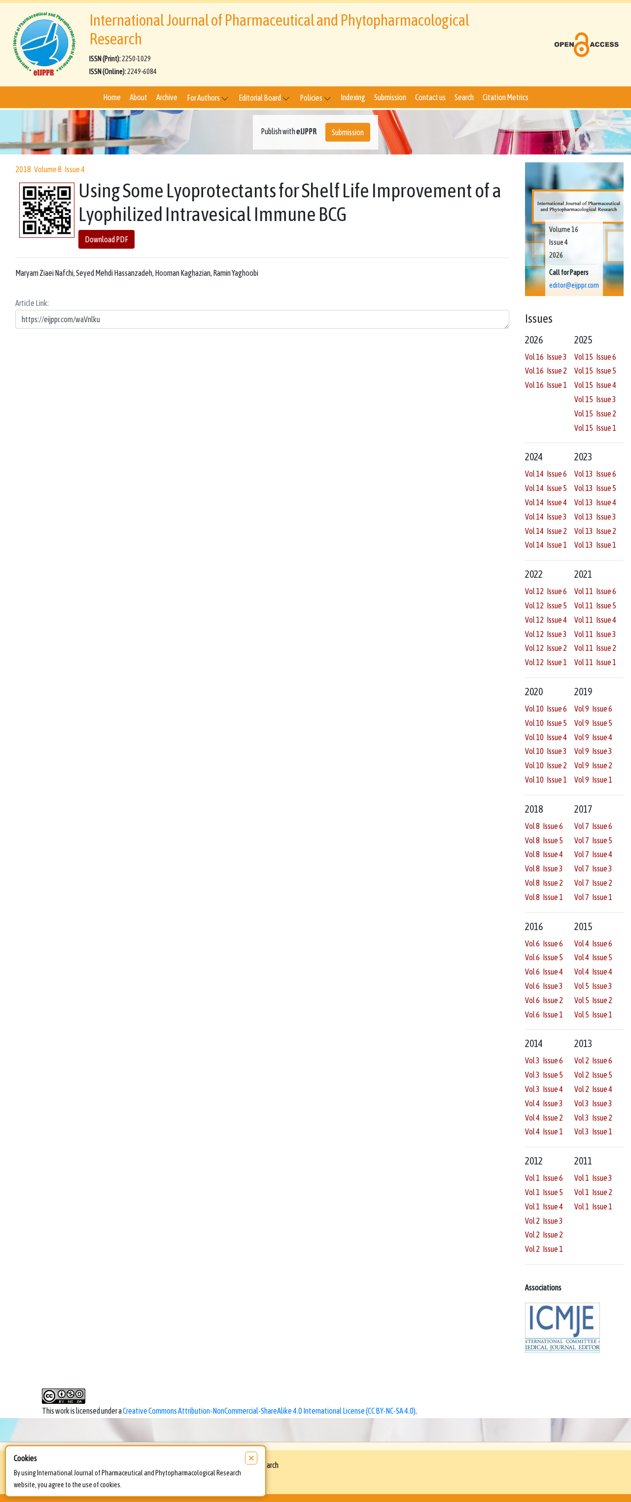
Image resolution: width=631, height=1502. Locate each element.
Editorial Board (260, 97)
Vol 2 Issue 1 (544, 1248)
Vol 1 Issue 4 (544, 1206)
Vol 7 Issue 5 (593, 840)
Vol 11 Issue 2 (595, 647)
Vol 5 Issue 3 (593, 985)
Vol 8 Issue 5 (544, 840)
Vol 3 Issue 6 (544, 1060)
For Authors (204, 97)
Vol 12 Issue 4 (546, 619)
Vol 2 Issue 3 (544, 1220)
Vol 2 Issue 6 (593, 1060)
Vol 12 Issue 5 (546, 605)
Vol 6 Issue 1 (544, 1014)
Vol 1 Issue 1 (593, 1206)
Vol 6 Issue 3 (544, 985)
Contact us (430, 97)
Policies (311, 97)
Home (112, 97)
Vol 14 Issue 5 (546, 488)
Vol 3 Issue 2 (593, 1117)
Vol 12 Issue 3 (546, 634)
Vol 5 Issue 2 (593, 1000)
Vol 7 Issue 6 (593, 826)
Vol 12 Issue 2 (546, 647)
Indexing (353, 97)
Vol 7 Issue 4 (593, 854)
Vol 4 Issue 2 (544, 1117)
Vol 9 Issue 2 (593, 765)
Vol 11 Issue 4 (595, 619)
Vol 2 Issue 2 (544, 1234)
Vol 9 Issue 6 (593, 708)
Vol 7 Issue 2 (593, 882)
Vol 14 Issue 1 (546, 544)
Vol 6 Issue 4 (544, 971)
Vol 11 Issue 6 (595, 591)
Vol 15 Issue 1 (595, 427)
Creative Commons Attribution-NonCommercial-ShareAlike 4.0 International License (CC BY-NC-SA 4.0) (269, 1410)
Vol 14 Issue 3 (546, 516)
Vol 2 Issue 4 (593, 1089)
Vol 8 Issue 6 (544, 826)
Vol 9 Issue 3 (593, 751)
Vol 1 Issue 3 (593, 1177)
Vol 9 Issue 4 (593, 737)
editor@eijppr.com (574, 285)
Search (464, 97)
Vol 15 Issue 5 (595, 370)
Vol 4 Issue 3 (544, 1103)
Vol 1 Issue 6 (544, 1177)
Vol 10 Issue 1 (546, 779)
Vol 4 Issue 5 (593, 957)
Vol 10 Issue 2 (546, 765)
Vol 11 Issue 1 (595, 662)
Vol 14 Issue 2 (546, 530)
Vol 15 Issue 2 (595, 413)
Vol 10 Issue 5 (546, 722)
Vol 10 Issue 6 (546, 708)
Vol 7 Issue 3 (593, 868)
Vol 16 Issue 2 (546, 370)
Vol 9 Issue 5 (593, 722)
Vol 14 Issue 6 (546, 473)
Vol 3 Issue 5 (544, 1074)
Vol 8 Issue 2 (544, 882)
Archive (166, 97)
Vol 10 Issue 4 (546, 737)
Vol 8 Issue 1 (544, 897)
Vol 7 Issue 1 (593, 897)
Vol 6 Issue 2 (544, 1000)
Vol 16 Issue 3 (546, 356)
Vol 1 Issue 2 (593, 1192)
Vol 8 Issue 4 (544, 854)
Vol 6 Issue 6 (544, 943)
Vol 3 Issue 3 (593, 1103)
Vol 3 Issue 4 (544, 1089)
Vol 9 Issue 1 (593, 779)
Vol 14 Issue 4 (546, 502)
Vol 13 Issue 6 (595, 473)
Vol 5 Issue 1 (593, 1014)
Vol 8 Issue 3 (544, 868)
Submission (390, 97)
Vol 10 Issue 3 (546, 751)
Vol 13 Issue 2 (595, 530)
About (138, 97)
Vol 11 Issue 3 (595, 634)
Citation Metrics (505, 97)
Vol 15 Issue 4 (595, 384)
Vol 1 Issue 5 (544, 1192)
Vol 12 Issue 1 (546, 662)
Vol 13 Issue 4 (595, 502)
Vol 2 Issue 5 (593, 1074)
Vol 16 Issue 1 (546, 384)
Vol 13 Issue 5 (595, 488)
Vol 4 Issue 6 (593, 943)
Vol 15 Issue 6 (595, 356)
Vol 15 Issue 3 (595, 399)
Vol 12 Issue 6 (546, 591)
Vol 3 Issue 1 (593, 1131)
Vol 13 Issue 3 (595, 516)
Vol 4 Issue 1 (544, 1131)
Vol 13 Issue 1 (595, 544)
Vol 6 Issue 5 (544, 957)
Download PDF (106, 239)
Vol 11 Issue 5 (595, 605)
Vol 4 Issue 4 (593, 971)
